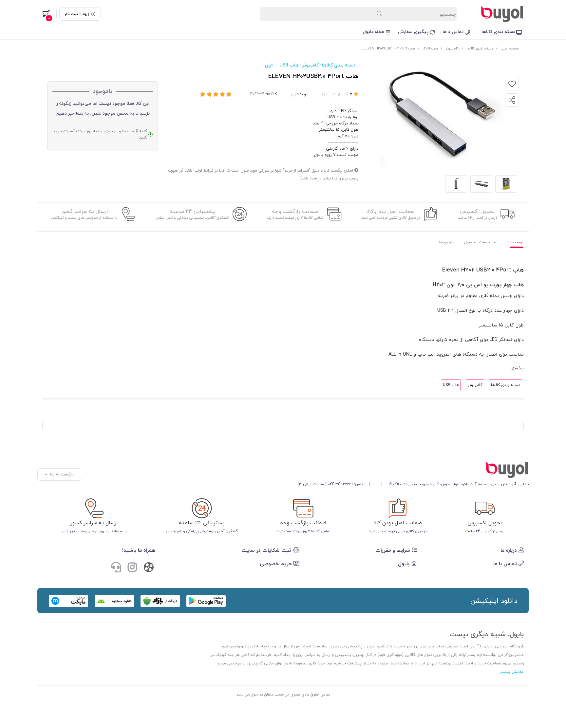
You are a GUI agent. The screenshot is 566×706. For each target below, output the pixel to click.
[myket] (68, 601)
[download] (114, 601)
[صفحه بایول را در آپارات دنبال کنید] (148, 568)
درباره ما (509, 550)
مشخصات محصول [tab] (480, 242)
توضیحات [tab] (515, 242)
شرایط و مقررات (393, 550)
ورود (85, 14)
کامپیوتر (452, 48)
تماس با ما (454, 32)
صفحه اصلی (509, 48)
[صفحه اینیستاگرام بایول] (132, 568)
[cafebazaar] (160, 601)
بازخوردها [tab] (446, 242)
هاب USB (430, 48)
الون (269, 65)
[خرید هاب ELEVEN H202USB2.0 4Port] (413, 470)
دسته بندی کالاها (499, 32)
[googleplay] (206, 601)
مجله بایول (374, 32)
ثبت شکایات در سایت (267, 550)
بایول (404, 563)
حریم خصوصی (276, 563)
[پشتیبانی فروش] (116, 568)
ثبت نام (71, 14)
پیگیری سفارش (414, 32)
